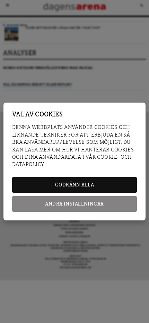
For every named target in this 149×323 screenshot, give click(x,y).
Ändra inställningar (74, 204)
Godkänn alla (74, 184)
